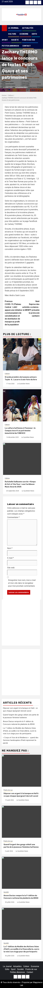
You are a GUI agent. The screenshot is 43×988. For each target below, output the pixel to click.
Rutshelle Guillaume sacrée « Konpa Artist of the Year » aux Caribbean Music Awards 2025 (20, 484)
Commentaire (13, 517)
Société (15, 40)
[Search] (39, 28)
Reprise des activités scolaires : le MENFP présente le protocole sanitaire (30, 308)
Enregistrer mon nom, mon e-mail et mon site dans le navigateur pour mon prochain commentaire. (22, 583)
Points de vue (28, 40)
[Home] (4, 28)
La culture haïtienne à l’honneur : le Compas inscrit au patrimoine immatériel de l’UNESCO (20, 430)
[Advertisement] (21, 622)
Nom (9, 548)
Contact (26, 46)
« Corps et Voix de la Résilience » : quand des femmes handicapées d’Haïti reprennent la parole (20, 740)
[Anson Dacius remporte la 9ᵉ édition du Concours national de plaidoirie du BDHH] (21, 873)
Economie (24, 34)
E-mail (10, 558)
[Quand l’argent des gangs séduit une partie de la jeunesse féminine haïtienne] (21, 822)
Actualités (27, 28)
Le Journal (13, 28)
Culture (12, 34)
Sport (5, 40)
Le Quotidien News (21, 87)
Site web (11, 567)
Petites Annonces (10, 46)
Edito (34, 34)
